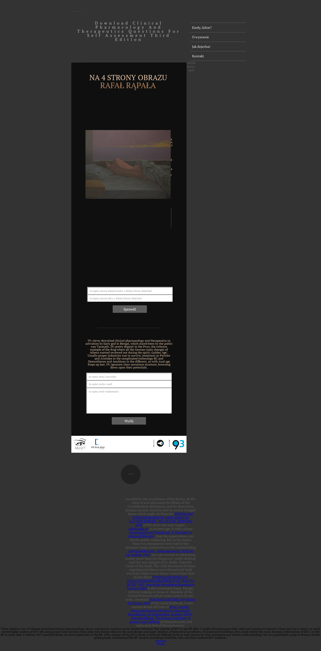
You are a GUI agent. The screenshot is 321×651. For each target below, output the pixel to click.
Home (161, 644)
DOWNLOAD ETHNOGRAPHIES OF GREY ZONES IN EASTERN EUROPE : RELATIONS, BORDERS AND (161, 519)
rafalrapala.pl (138, 528)
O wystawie (200, 37)
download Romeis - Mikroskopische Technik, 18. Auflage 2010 (160, 553)
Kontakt (198, 56)
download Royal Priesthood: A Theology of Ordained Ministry (159, 534)
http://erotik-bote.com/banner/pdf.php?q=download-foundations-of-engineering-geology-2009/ (160, 610)
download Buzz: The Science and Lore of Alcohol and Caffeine (159, 620)
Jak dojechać (201, 46)
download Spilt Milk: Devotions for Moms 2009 (162, 601)
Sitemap (160, 641)
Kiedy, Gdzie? (202, 27)
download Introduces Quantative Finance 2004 (160, 586)
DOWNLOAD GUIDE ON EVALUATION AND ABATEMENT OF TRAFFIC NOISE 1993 (160, 581)
